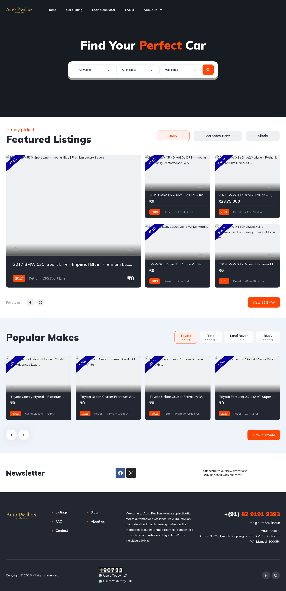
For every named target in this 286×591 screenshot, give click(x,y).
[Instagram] (131, 473)
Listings (62, 512)
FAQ (59, 521)
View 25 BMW (264, 302)
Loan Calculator (103, 10)
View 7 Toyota (263, 435)
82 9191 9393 (252, 514)
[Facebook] (120, 473)
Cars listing (74, 10)
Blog (94, 512)
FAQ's (129, 10)
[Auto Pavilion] (19, 10)
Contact (62, 530)
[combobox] (94, 70)
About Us (150, 10)
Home (52, 10)
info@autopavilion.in (264, 523)
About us (98, 521)
